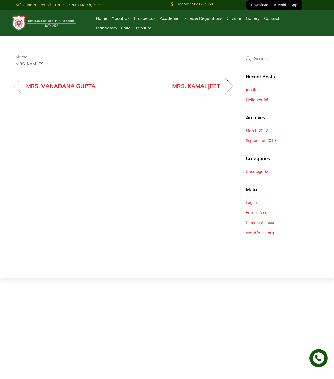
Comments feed (260, 222)
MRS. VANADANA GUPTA (61, 86)
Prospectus (145, 18)
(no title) (253, 89)
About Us (120, 18)
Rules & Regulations (202, 18)
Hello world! (257, 99)
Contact (271, 18)
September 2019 (261, 140)
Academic (169, 18)
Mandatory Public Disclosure (123, 27)
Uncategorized (259, 171)
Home (101, 18)
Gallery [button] (253, 18)
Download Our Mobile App (274, 4)
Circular (234, 18)
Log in (251, 202)
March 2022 (257, 130)
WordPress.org (260, 232)
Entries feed (256, 212)
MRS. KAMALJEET (196, 86)
